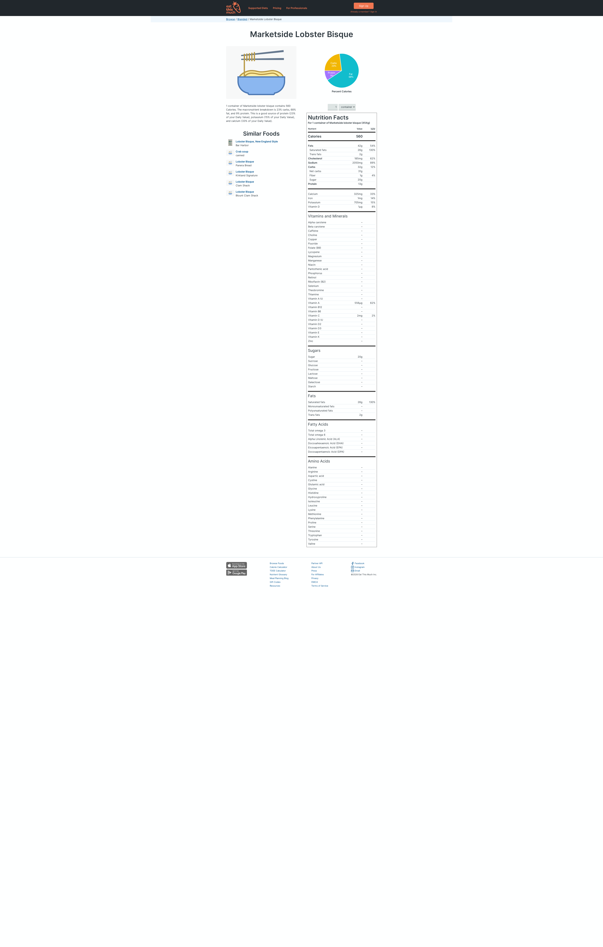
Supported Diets (258, 8)
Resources (275, 585)
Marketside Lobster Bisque (301, 34)
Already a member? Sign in (363, 11)
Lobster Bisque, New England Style (257, 141)
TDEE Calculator (278, 570)
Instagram (360, 567)
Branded (242, 19)
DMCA (314, 582)
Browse (230, 19)
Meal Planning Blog (279, 578)
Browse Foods (277, 563)
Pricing (277, 8)
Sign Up (363, 5)
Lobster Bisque (245, 161)
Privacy (314, 578)
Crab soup (242, 151)
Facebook (359, 563)
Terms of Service (319, 585)
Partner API (317, 563)
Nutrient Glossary (278, 574)
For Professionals (296, 8)
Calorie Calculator (278, 567)
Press (314, 570)
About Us (316, 567)
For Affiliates (317, 574)
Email (357, 570)
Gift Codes (275, 582)
